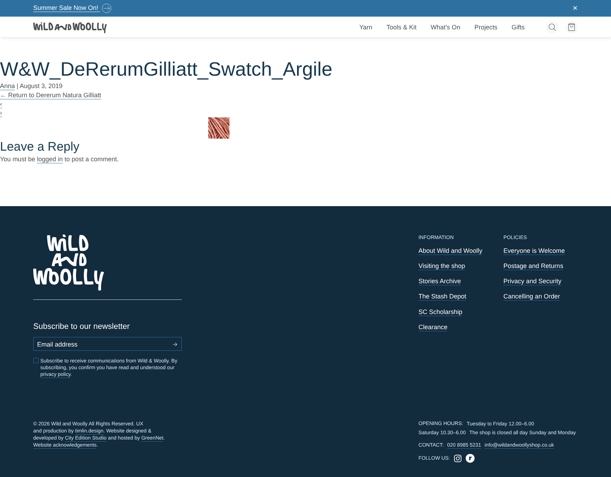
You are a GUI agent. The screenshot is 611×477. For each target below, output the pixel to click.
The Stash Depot (442, 296)
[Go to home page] (70, 27)
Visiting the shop (442, 265)
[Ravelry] (470, 458)
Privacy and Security (532, 281)
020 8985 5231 (464, 445)
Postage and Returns (533, 265)
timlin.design (89, 431)
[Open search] (552, 27)
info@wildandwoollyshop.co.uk (519, 445)
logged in (50, 159)
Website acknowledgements (65, 445)
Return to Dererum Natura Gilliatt (50, 95)
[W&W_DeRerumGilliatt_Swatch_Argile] (305, 128)
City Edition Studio (86, 438)
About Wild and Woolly (451, 250)
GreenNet (152, 438)
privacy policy (55, 374)
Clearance (433, 327)
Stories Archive (440, 281)
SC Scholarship (440, 311)
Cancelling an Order (532, 296)
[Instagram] (457, 458)
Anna (7, 85)
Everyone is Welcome (534, 250)
